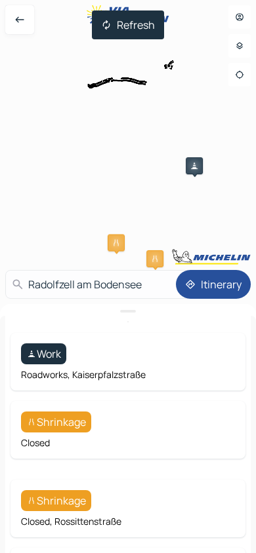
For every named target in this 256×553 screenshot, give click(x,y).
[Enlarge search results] (128, 311)
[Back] (19, 19)
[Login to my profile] (239, 17)
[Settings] (239, 46)
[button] (194, 165)
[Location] (239, 74)
